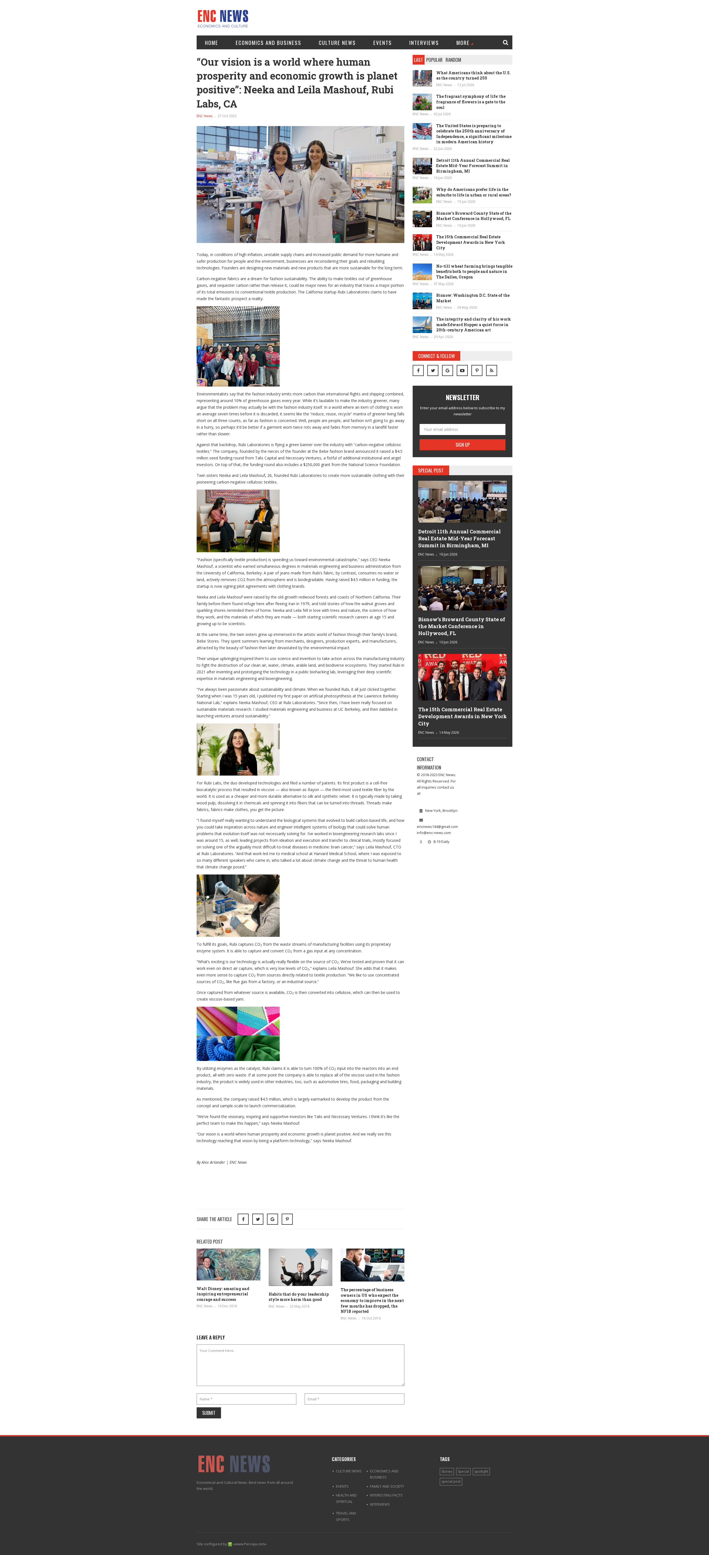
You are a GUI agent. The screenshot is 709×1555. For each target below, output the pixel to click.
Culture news (337, 42)
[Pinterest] (287, 1219)
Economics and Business (268, 42)
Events (382, 42)
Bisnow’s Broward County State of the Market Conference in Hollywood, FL (473, 216)
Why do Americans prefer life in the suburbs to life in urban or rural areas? (473, 192)
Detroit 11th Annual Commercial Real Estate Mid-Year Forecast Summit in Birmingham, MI (473, 166)
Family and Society (387, 1486)
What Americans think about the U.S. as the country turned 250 (473, 75)
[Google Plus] (447, 370)
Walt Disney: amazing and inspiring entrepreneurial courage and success (223, 1294)
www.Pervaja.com (250, 1543)
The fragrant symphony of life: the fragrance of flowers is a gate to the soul (470, 102)
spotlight (481, 1471)
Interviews (424, 42)
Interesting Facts (386, 1495)
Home (211, 42)
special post (451, 1481)
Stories (446, 1471)
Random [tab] (453, 59)
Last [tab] (418, 59)
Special (463, 1471)
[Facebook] (418, 370)
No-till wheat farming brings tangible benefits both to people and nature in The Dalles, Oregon (474, 272)
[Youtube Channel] (462, 370)
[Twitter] (432, 370)
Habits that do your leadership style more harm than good (299, 1296)
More (463, 42)
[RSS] (491, 370)
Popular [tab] (434, 59)
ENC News (204, 116)
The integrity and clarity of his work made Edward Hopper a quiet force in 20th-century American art (473, 324)
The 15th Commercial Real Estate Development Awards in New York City (470, 242)
